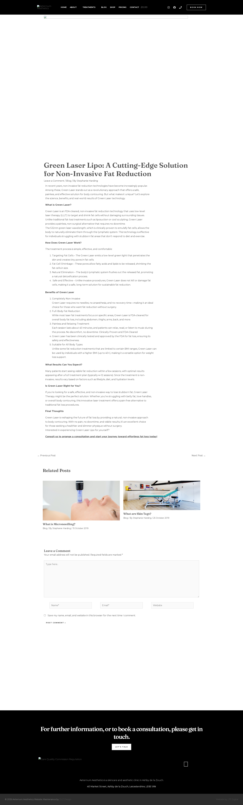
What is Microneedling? (59, 524)
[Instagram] (168, 7)
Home (64, 7)
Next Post (199, 455)
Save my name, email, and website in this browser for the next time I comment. (92, 615)
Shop (112, 7)
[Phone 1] (180, 7)
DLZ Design (65, 799)
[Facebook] (174, 7)
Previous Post (46, 455)
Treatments (89, 7)
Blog (104, 7)
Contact (134, 7)
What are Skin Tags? (137, 513)
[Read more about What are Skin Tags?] (161, 495)
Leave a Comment (54, 180)
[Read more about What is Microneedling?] (81, 500)
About (73, 7)
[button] (196, 7)
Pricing (122, 7)
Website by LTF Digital (227, 799)
